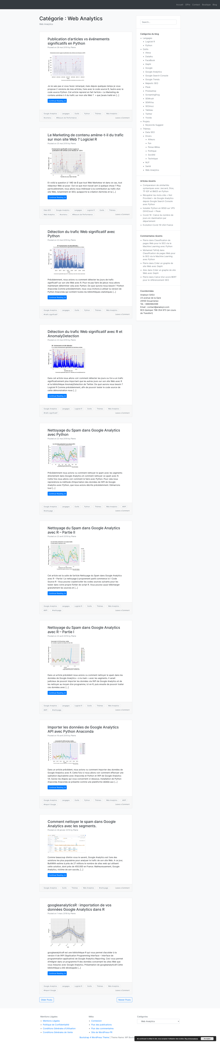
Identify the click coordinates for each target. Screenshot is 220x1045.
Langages (66, 114)
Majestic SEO (151, 83)
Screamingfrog (152, 94)
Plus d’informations (191, 1039)
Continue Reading (56, 101)
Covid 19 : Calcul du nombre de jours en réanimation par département (158, 218)
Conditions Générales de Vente (58, 1032)
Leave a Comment (122, 118)
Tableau (149, 110)
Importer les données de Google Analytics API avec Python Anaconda (83, 729)
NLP (147, 162)
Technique (153, 158)
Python (87, 114)
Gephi (148, 64)
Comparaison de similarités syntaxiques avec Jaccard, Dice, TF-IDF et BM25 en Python (158, 188)
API (124, 507)
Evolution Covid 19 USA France (158, 225)
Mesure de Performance (67, 118)
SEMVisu (149, 102)
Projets (146, 121)
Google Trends (152, 79)
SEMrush (149, 98)
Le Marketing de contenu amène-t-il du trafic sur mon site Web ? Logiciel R (85, 137)
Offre (187, 4)
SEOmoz (149, 106)
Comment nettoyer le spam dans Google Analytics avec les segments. (82, 823)
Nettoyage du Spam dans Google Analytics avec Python (84, 432)
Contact (196, 4)
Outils (77, 114)
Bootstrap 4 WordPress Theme (94, 1037)
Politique (152, 151)
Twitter (148, 114)
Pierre (73, 47)
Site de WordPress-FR (101, 1032)
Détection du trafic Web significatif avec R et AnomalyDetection (85, 333)
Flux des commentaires (102, 1028)
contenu (48, 118)
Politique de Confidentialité (56, 1024)
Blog (215, 4)
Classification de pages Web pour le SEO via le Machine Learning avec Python (157, 243)
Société (151, 154)
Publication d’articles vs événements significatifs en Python (78, 41)
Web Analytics (111, 114)
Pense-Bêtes (154, 147)
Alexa (148, 52)
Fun (149, 143)
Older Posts (46, 999)
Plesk (147, 87)
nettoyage (49, 511)
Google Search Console (156, 75)
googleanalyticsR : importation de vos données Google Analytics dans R (79, 907)
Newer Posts (124, 999)
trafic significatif (51, 314)
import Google (50, 804)
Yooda (148, 117)
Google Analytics (50, 114)
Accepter (207, 1038)
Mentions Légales (51, 1021)
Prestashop (150, 91)
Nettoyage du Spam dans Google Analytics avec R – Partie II (84, 530)
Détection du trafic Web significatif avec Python (81, 234)
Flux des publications (101, 1024)
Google (148, 68)
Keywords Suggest (154, 125)
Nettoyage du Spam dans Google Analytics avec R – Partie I (84, 629)
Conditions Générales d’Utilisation (59, 1028)
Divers (148, 136)
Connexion (96, 1021)
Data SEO (47, 210)
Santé (148, 166)
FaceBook (150, 60)
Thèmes (98, 114)
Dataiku (149, 56)
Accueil (179, 4)
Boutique (206, 4)
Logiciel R (91, 210)
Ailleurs (151, 139)
